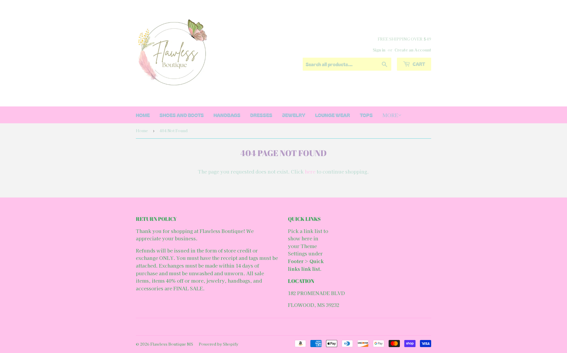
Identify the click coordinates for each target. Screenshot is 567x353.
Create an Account (413, 50)
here (310, 171)
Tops (366, 115)
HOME (143, 115)
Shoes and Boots (181, 115)
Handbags (227, 115)
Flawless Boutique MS (171, 344)
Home (142, 130)
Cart (418, 63)
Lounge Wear (332, 115)
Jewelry (293, 115)
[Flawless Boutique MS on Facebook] (282, 326)
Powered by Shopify (218, 344)
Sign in (379, 50)
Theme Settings (302, 249)
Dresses (261, 115)
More (390, 115)
